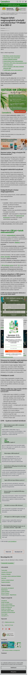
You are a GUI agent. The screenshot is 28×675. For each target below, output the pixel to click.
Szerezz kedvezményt (13, 351)
